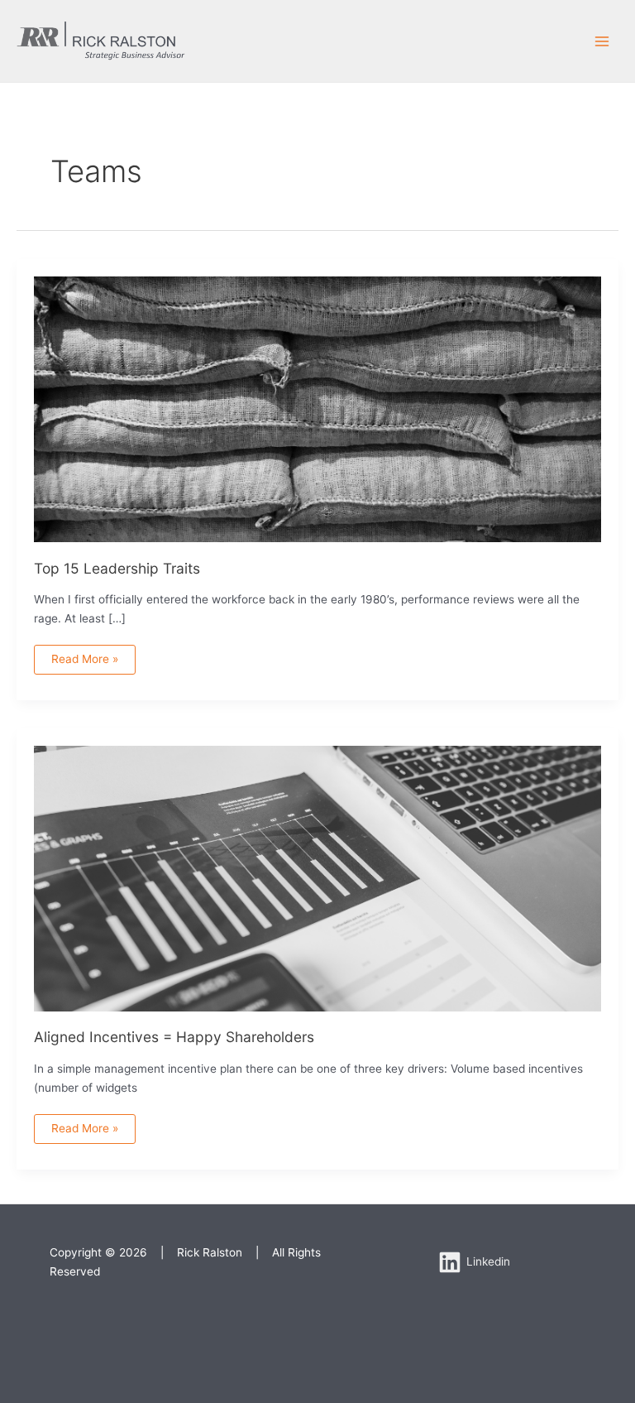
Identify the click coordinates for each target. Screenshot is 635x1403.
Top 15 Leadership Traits (117, 568)
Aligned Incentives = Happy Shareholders (174, 1036)
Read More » (84, 655)
